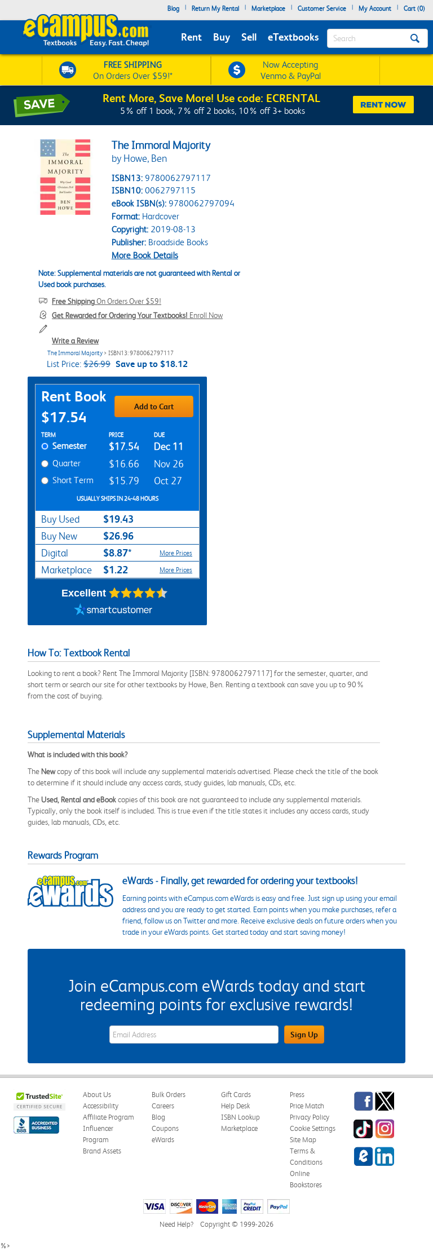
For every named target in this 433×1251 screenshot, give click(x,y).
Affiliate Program (108, 1117)
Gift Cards (236, 1094)
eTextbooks (293, 37)
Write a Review (75, 340)
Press (297, 1094)
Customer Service (322, 8)
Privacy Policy (309, 1117)
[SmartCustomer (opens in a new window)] (113, 611)
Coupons (165, 1128)
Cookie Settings (312, 1128)
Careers (163, 1106)
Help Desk (235, 1106)
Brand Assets (102, 1151)
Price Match (307, 1106)
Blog (173, 8)
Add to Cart (154, 406)
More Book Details (145, 255)
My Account (375, 8)
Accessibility (100, 1106)
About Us (97, 1094)
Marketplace (268, 8)
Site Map (303, 1139)
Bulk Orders (168, 1094)
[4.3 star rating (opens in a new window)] (138, 593)
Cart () (414, 8)
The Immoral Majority (75, 353)
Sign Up (304, 1034)
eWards (163, 1139)
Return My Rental (215, 8)
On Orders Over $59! (106, 301)
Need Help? (176, 1224)
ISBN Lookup (240, 1117)
